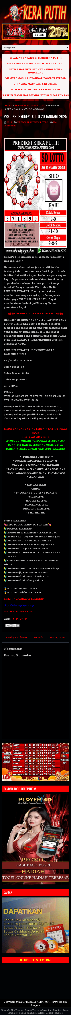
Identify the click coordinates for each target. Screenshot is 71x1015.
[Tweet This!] (17, 618)
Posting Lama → (59, 637)
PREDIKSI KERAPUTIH (38, 1001)
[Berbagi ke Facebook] (17, 625)
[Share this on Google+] (21, 618)
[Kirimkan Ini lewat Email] (7, 625)
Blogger (35, 1005)
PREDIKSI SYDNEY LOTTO (29, 105)
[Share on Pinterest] (25, 618)
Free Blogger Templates (52, 1012)
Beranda (38, 637)
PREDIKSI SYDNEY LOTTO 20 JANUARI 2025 (35, 116)
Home (8, 105)
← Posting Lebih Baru (15, 637)
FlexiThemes (17, 1010)
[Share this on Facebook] (13, 618)
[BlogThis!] (11, 625)
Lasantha (47, 1010)
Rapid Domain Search (29, 1012)
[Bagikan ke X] (14, 625)
